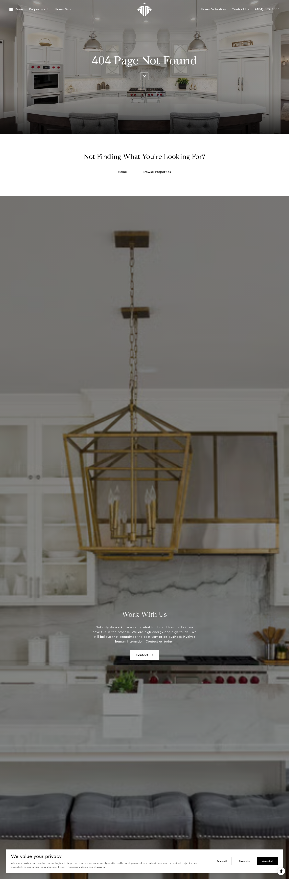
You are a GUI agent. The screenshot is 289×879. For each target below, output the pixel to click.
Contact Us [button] (144, 655)
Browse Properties (157, 172)
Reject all (222, 861)
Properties (37, 9)
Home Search (65, 9)
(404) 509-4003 (267, 9)
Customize (244, 861)
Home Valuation (213, 9)
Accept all (267, 861)
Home (122, 172)
